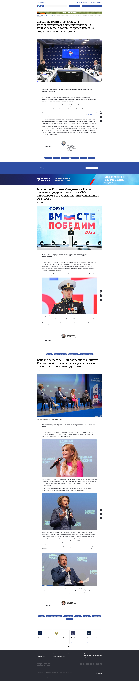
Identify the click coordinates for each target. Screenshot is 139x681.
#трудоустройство (73, 354)
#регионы (91, 157)
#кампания (83, 157)
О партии (39, 9)
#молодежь (78, 616)
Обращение (74, 5)
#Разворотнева (96, 616)
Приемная (80, 9)
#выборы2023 (75, 157)
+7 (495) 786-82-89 (93, 655)
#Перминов (48, 157)
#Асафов (70, 618)
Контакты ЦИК (41, 656)
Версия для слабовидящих (97, 2)
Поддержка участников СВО (69, 12)
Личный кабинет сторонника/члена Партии (92, 5)
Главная (38, 15)
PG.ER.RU (90, 114)
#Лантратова (87, 616)
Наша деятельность (56, 9)
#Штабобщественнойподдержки (54, 616)
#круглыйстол (65, 157)
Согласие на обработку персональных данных (46, 677)
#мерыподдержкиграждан (86, 354)
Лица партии (46, 9)
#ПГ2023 (56, 157)
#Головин (49, 354)
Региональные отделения (69, 9)
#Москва (41, 616)
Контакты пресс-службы (59, 656)
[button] (68, 646)
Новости (51, 15)
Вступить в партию (98, 9)
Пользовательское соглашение (43, 673)
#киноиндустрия (68, 616)
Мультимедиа (88, 9)
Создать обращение (92, 167)
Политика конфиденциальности (43, 674)
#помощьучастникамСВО (60, 354)
